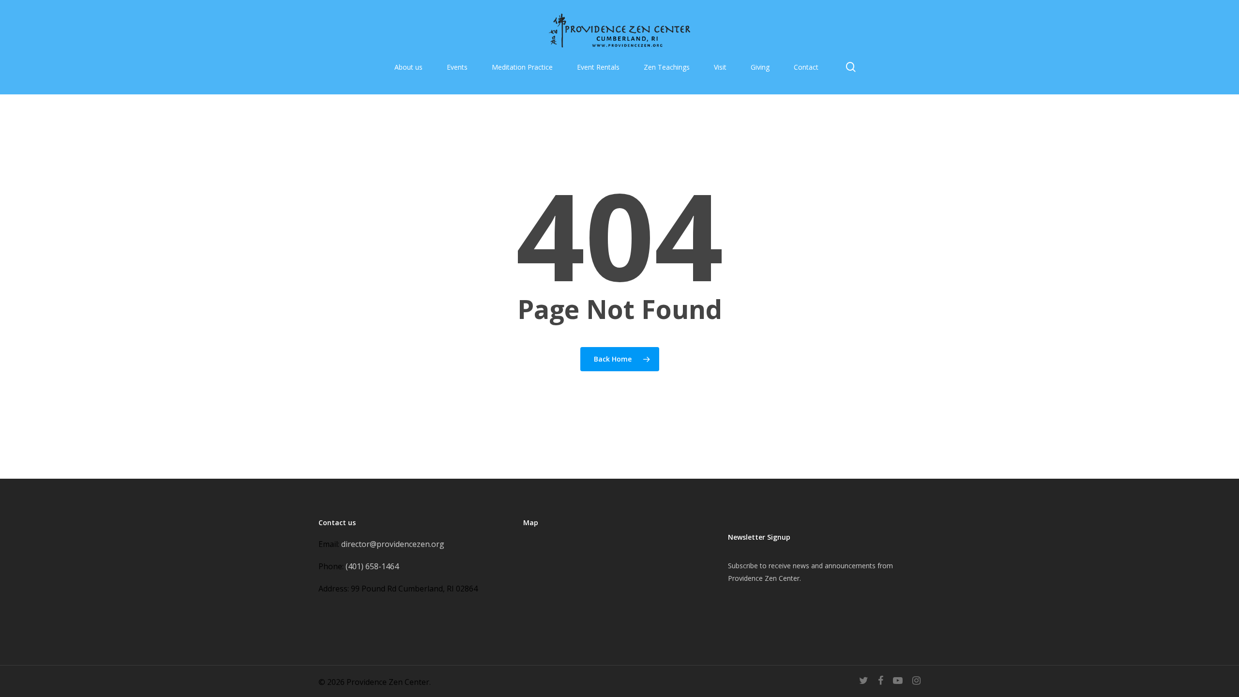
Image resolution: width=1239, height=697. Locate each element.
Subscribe (743, 565)
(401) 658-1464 (372, 566)
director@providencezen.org (392, 544)
